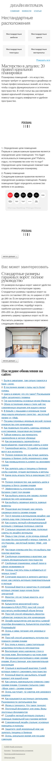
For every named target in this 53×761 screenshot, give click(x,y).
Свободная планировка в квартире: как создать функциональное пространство (23, 558)
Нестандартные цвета (39, 35)
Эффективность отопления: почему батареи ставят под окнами (22, 490)
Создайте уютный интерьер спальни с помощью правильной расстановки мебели (24, 717)
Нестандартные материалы (39, 51)
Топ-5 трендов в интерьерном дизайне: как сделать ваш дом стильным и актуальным (25, 517)
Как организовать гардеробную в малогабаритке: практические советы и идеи (24, 443)
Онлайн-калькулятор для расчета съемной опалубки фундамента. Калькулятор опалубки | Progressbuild (26, 624)
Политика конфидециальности (14, 754)
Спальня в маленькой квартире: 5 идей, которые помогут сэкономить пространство (24, 669)
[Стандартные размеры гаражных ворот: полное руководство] (26, 342)
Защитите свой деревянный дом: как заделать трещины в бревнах (22, 730)
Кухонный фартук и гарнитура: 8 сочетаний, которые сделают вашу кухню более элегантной (26, 590)
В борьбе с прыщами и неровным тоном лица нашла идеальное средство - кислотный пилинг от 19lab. (25, 414)
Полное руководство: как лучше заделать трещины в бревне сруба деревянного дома (24, 456)
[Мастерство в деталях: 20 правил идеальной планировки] (26, 200)
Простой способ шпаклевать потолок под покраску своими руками (24, 639)
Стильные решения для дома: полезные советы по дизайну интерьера (24, 531)
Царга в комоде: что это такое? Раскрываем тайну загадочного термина (25, 395)
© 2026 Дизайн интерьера (13, 747)
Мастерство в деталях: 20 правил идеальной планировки (23, 69)
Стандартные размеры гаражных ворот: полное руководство (22, 276)
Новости (26, 10)
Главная (14, 10)
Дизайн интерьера (26, 5)
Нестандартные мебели (14, 35)
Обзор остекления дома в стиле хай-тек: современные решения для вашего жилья (23, 405)
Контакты (7, 750)
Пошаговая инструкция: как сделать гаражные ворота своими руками (22, 510)
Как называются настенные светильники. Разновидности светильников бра (24, 700)
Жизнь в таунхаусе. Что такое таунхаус (25, 705)
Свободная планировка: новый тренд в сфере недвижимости (23, 564)
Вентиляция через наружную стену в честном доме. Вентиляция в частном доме (24, 652)
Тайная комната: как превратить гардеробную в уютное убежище (19, 436)
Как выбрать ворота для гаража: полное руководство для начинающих (24, 497)
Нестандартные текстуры (14, 51)
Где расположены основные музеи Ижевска (27, 400)
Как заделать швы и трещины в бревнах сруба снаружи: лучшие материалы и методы (25, 470)
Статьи (38, 10)
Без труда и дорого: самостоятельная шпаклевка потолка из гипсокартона (22, 646)
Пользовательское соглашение (22, 750)
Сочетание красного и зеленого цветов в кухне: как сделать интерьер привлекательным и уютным (25, 580)
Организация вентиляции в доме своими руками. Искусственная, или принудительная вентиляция (24, 661)
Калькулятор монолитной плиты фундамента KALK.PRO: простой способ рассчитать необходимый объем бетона (22, 607)
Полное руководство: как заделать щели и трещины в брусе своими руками (25, 483)
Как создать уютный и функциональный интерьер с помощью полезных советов (23, 524)
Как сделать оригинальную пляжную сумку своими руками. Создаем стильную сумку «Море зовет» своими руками (25, 685)
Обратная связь (9, 757)
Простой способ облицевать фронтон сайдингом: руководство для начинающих (23, 615)
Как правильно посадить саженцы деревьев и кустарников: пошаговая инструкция (25, 429)
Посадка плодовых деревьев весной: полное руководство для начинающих (26, 422)
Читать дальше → (10, 256)
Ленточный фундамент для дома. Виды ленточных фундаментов (23, 710)
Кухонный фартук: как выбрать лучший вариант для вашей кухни (23, 676)
